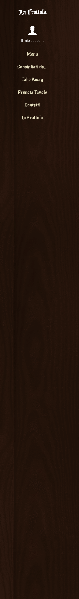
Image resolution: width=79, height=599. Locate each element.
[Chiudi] (70, 5)
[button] (32, 34)
